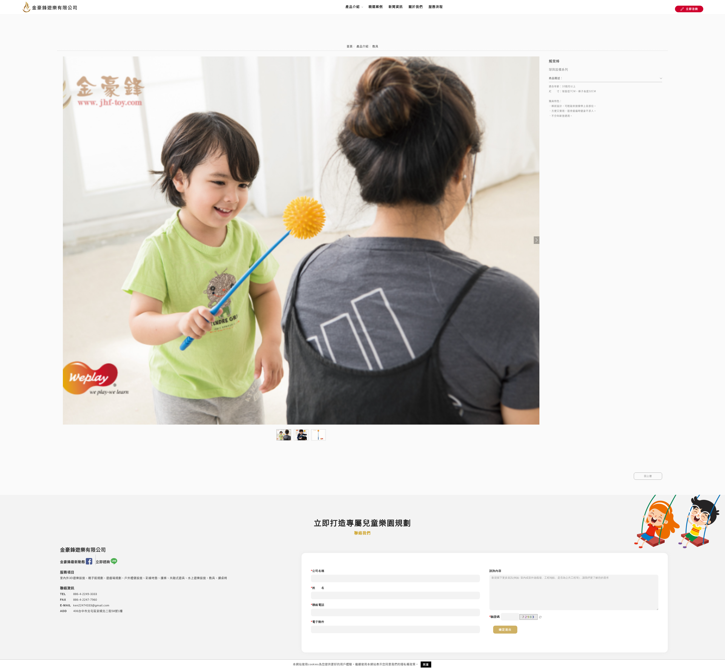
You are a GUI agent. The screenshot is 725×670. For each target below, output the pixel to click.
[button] (536, 240)
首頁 (350, 46)
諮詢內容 (495, 570)
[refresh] (540, 617)
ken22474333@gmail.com (91, 605)
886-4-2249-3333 (85, 594)
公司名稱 (318, 570)
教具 (375, 46)
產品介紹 (353, 7)
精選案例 (376, 7)
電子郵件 (318, 621)
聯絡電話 (318, 604)
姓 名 (318, 587)
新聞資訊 (396, 7)
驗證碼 (495, 616)
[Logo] (50, 6)
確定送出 (505, 629)
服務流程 (436, 7)
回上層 (648, 476)
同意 (426, 664)
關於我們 (416, 7)
